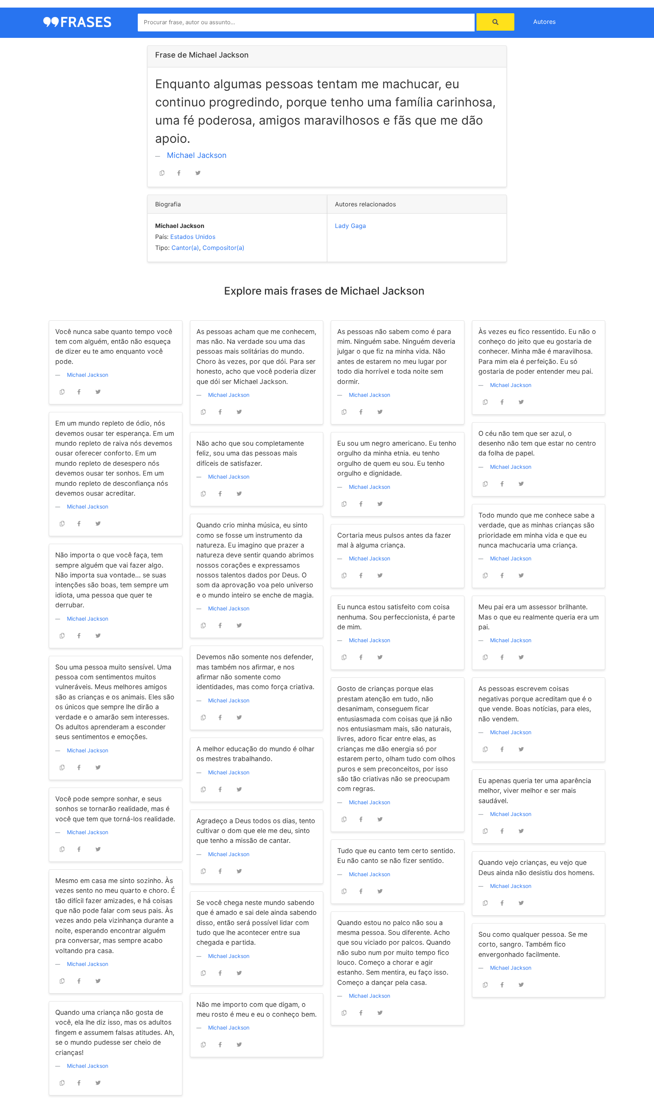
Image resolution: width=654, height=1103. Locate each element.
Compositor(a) (223, 247)
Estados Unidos (192, 236)
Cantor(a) (185, 247)
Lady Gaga (350, 225)
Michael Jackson (197, 155)
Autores (544, 21)
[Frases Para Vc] (77, 21)
